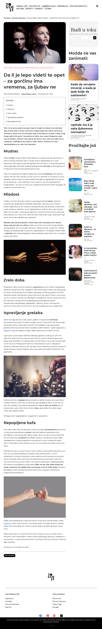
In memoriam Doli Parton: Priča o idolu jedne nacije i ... (90, 253)
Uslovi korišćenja (12, 604)
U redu (51, 625)
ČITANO (48, 9)
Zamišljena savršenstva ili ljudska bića (89, 163)
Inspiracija (63, 6)
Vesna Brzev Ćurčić (28, 94)
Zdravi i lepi (21, 6)
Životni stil (35, 6)
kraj (15, 182)
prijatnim (7, 523)
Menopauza (32, 67)
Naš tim (8, 607)
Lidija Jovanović (88, 282)
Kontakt (8, 601)
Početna (7, 18)
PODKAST (39, 9)
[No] (100, 623)
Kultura (20, 9)
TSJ (88, 193)
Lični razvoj (46, 67)
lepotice (7, 331)
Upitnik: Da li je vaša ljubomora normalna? (82, 128)
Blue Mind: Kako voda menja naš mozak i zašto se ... (90, 185)
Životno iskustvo (78, 6)
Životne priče (9, 555)
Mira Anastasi (82, 98)
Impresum (9, 598)
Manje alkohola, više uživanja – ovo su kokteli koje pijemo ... (90, 208)
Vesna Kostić (81, 136)
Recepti (29, 9)
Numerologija (49, 6)
